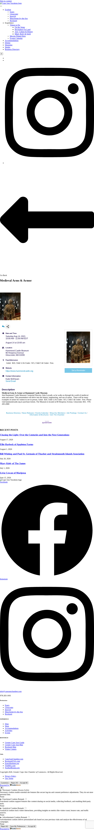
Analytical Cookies (9, 808)
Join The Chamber (57, 415)
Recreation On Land (22, 29)
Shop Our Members (57, 413)
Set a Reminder (78, 370)
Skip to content (6, 1)
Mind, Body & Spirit (23, 34)
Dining (7, 43)
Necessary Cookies (9, 790)
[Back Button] (3, 327)
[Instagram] (49, 163)
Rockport (13, 21)
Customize (5, 783)
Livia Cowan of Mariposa (13, 473)
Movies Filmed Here (18, 36)
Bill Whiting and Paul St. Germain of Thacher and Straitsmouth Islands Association (42, 454)
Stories (7, 47)
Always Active (23, 790)
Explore (8, 10)
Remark (21, 799)
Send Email (11, 381)
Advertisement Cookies (11, 817)
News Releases (28, 413)
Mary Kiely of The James (12, 463)
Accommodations (11, 41)
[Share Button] (7, 326)
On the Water (20, 27)
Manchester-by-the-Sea (19, 18)
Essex (12, 12)
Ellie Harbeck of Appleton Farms (16, 444)
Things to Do (15, 25)
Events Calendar (16, 38)
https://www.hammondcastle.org (19, 371)
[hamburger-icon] (1, 6)
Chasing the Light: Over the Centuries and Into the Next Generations (34, 435)
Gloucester (14, 14)
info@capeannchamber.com (11, 691)
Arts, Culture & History (24, 32)
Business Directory (12, 49)
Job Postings (71, 413)
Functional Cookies (10, 799)
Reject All (14, 783)
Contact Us (82, 413)
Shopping (8, 45)
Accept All (23, 783)
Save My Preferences (18, 826)
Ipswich (13, 16)
